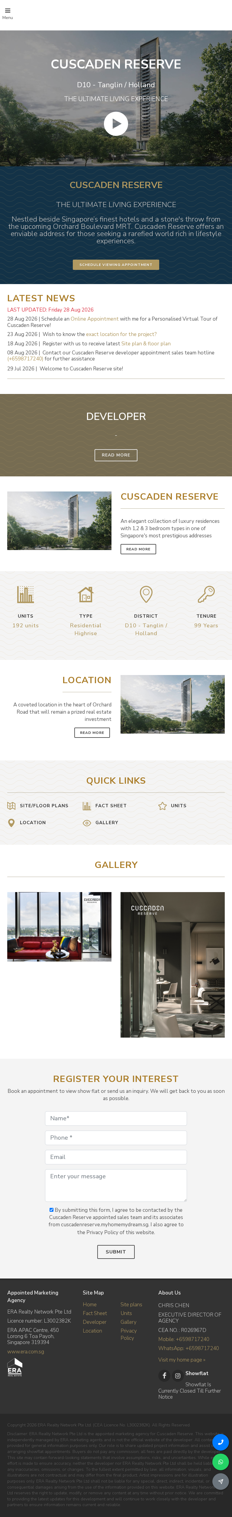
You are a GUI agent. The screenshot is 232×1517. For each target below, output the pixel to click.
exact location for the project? (121, 334)
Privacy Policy (129, 1334)
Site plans (131, 1304)
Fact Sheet (95, 1313)
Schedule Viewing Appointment (116, 264)
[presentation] (219, 962)
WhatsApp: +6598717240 (188, 1348)
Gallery (129, 1322)
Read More (116, 455)
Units (126, 1313)
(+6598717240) (25, 358)
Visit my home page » (181, 1359)
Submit (116, 1252)
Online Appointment (95, 318)
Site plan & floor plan (146, 343)
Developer (94, 1322)
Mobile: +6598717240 (183, 1339)
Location (92, 1330)
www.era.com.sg (25, 1351)
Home (90, 1304)
